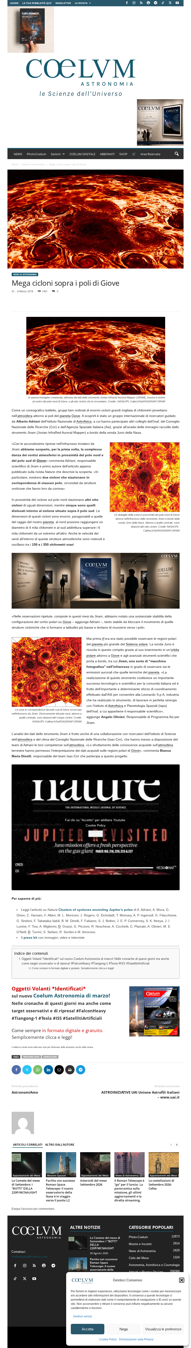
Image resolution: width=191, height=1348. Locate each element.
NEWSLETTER (63, 3)
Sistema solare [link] (137, 644)
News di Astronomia (33, 164)
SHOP (123, 154)
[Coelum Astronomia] (79, 76)
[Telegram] (155, 3)
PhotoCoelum (36, 154)
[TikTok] (163, 3)
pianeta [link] (65, 416)
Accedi (14, 3)
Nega (123, 1329)
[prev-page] (171, 1144)
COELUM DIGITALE (82, 154)
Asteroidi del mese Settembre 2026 (93, 1182)
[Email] (59, 1069)
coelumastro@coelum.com (29, 1256)
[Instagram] (134, 3)
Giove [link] (76, 416)
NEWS (18, 154)
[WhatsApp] (37, 1069)
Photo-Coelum (138, 1237)
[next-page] (176, 1144)
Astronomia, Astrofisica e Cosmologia (154, 1265)
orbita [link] (175, 650)
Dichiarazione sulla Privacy (136, 1339)
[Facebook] (127, 3)
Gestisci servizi (82, 1316)
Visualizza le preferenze (163, 1329)
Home (14, 164)
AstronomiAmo (25, 1092)
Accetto (95, 834)
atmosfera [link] (24, 416)
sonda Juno (50, 1056)
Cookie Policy (108, 1339)
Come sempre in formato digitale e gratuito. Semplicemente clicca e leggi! (73, 968)
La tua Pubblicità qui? (37, 3)
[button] (181, 1280)
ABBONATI (107, 154)
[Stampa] (70, 1069)
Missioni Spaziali (56, 1175)
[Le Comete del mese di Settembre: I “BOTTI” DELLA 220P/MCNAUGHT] (27, 1164)
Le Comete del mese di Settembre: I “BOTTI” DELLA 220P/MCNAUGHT (26, 1186)
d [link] (103, 638)
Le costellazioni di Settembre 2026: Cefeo (161, 1184)
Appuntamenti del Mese (26, 1175)
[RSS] (141, 3)
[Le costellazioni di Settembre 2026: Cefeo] (164, 1164)
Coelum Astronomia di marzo (71, 995)
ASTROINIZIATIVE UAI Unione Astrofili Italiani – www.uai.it (140, 1094)
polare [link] (91, 655)
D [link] (59, 926)
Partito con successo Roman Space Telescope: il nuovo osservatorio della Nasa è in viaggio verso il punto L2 (60, 1190)
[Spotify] (148, 3)
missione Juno (31, 1056)
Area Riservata (150, 154)
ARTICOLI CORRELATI (27, 1145)
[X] (170, 3)
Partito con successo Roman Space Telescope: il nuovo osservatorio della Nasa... (103, 1266)
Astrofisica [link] (84, 421)
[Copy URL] (102, 1069)
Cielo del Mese (139, 1258)
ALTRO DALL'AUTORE (59, 1145)
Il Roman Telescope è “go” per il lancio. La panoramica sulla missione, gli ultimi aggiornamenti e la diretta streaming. (129, 1190)
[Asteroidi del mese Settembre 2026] (95, 1164)
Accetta (87, 1329)
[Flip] (91, 1069)
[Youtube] (177, 3)
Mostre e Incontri (140, 1244)
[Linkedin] (48, 1069)
